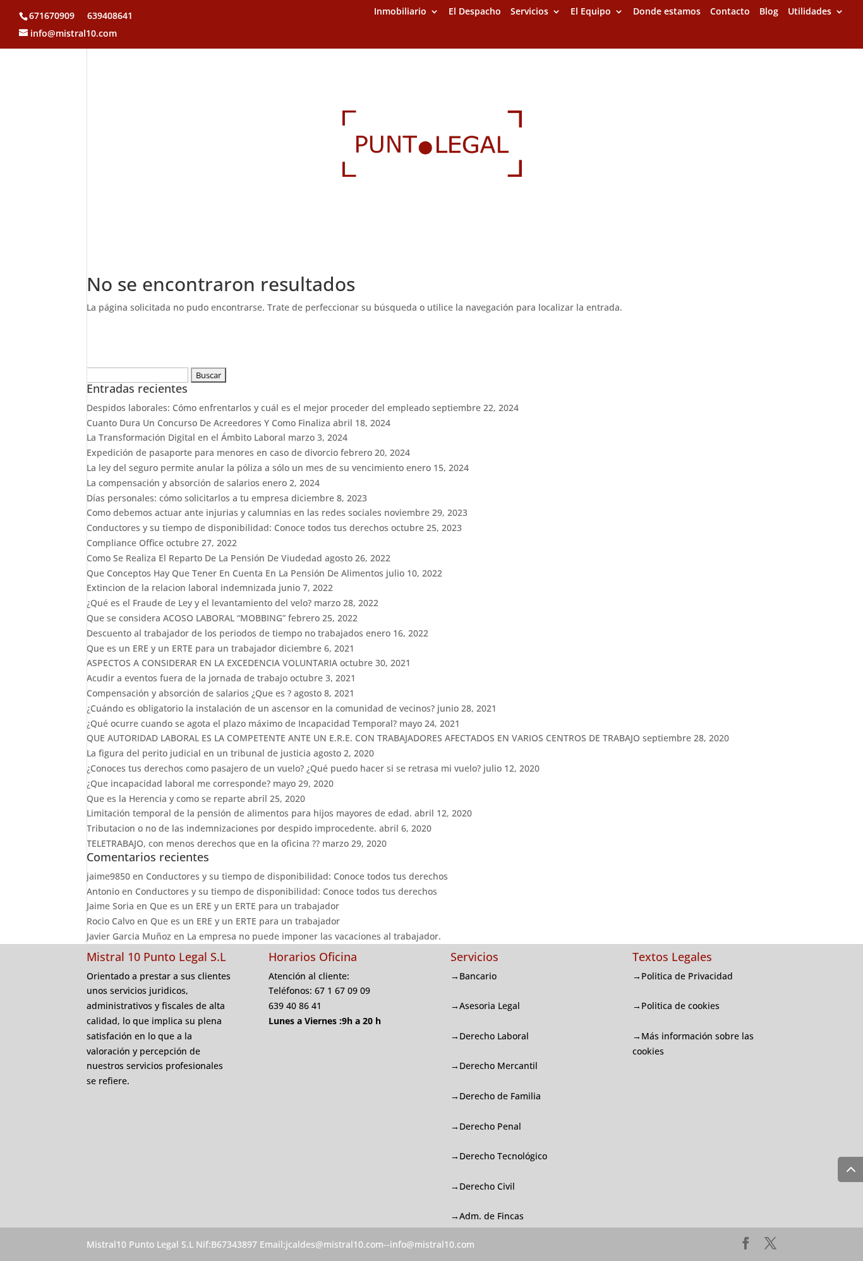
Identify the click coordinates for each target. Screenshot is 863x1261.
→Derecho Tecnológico (498, 1156)
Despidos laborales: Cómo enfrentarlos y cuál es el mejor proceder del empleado (258, 408)
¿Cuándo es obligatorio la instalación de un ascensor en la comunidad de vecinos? (261, 708)
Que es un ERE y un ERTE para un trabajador (181, 648)
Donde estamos (667, 12)
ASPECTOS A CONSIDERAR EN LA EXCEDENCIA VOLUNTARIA (212, 663)
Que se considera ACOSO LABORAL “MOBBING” (186, 618)
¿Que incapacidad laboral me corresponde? (178, 783)
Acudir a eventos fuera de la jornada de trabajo (187, 678)
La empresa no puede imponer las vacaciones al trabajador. (314, 936)
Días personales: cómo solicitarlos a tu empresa (188, 498)
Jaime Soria (110, 906)
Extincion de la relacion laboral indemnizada (181, 588)
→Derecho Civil (482, 1186)
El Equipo (590, 12)
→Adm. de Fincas (487, 1216)
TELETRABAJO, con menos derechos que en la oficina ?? (203, 843)
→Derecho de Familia (495, 1096)
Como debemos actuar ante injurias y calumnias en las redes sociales (234, 512)
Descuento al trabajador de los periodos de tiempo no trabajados (225, 633)
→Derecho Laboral (489, 1036)
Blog (768, 12)
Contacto (730, 12)
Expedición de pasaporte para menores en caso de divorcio (212, 452)
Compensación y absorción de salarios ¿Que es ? (189, 693)
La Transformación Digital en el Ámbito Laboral (186, 437)
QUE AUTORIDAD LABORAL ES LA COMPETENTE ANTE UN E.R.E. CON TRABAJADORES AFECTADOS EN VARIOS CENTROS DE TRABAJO (363, 738)
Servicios (529, 12)
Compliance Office (125, 543)
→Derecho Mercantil (494, 1066)
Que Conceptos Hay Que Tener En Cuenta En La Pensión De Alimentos (235, 573)
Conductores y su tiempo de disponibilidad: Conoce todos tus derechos (238, 528)
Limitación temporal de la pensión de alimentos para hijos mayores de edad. (249, 813)
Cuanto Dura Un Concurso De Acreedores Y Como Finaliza (208, 423)
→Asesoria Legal (485, 1006)
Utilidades (809, 12)
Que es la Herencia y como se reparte (166, 798)
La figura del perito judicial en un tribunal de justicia (199, 753)
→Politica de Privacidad (682, 976)
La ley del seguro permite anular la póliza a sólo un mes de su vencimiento (245, 468)
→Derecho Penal (485, 1126)
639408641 (109, 15)
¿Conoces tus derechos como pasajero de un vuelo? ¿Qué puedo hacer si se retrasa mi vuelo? (284, 768)
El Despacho (475, 12)
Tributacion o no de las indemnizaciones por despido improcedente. (232, 828)
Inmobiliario (400, 12)
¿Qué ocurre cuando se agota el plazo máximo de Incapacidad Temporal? (242, 723)
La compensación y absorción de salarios (173, 483)
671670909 (52, 15)
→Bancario (473, 976)
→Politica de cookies (676, 1006)
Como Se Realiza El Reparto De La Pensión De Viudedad (204, 558)
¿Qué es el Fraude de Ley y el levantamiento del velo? (199, 603)
